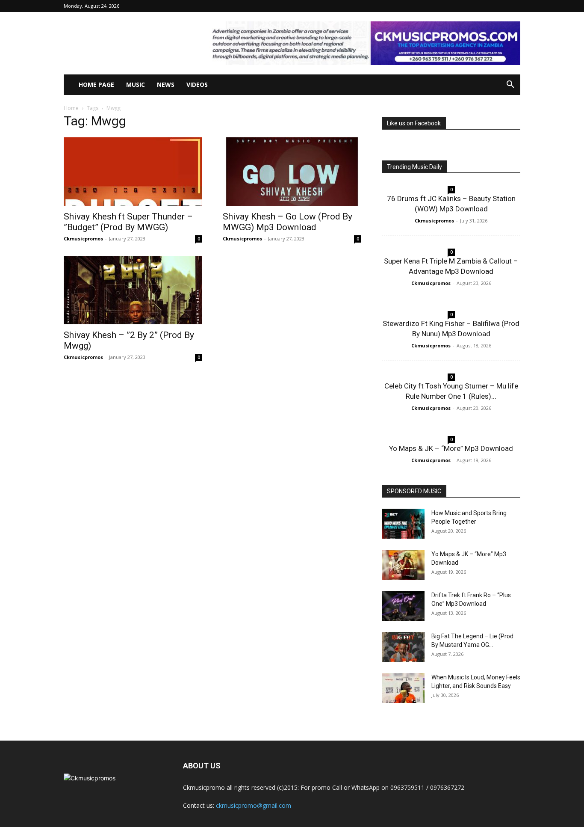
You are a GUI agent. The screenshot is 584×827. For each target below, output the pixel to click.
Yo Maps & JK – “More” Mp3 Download (451, 448)
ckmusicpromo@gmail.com (253, 805)
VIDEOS (197, 84)
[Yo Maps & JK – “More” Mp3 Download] (403, 565)
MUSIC (135, 84)
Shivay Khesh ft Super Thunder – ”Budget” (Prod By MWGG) (128, 221)
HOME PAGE (96, 84)
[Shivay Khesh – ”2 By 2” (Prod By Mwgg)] (133, 290)
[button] (510, 85)
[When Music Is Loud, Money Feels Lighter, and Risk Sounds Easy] (403, 688)
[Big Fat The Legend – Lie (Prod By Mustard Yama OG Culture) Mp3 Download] (403, 647)
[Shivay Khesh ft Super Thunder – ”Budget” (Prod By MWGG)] (133, 171)
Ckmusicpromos (83, 238)
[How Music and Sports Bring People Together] (403, 524)
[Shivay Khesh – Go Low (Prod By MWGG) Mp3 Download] (292, 171)
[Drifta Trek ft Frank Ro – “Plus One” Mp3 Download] (403, 606)
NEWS (165, 84)
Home (71, 108)
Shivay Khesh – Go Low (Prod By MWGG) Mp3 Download (287, 221)
